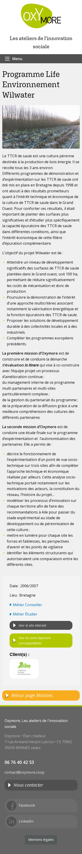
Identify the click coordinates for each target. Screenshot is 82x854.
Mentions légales (41, 839)
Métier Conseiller (27, 604)
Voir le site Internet (32, 625)
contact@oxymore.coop (24, 772)
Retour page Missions (32, 695)
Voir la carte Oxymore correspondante (35, 640)
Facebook (27, 805)
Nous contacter (28, 785)
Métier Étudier (25, 614)
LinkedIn (26, 821)
